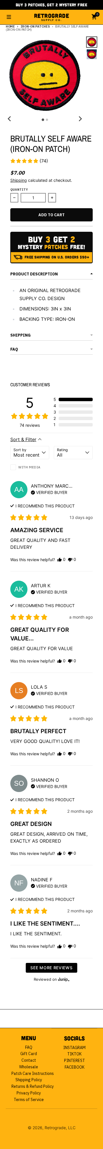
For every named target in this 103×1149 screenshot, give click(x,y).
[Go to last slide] (10, 119)
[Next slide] (80, 119)
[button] (29, 160)
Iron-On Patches (35, 26)
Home (10, 26)
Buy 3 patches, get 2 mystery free (51, 4)
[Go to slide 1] (42, 120)
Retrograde (51, 17)
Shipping (18, 180)
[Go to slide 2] (47, 120)
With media (29, 467)
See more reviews (51, 967)
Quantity (19, 190)
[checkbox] (29, 468)
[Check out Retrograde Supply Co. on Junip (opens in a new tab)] (63, 979)
